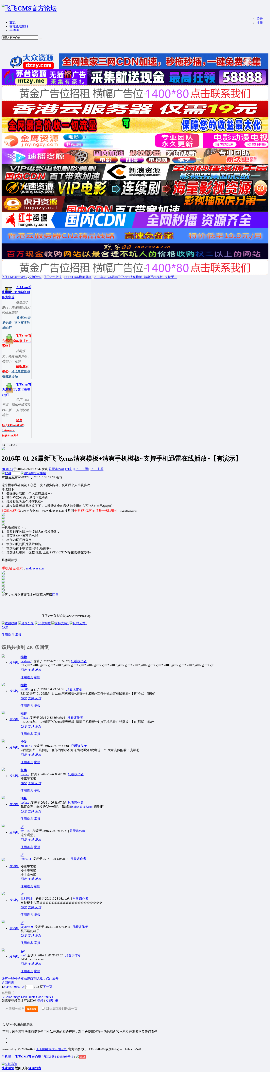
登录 (260, 18)
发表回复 (32, 1008)
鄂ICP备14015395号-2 (58, 1056)
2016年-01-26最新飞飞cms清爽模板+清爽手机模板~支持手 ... (135, 277)
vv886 (24, 689)
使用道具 (8, 634)
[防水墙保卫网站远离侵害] (77, 1056)
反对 (83, 623)
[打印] (69, 469)
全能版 (14, 30)
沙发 (24, 741)
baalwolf (26, 661)
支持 (65, 623)
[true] (40, 38)
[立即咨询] (9, 1064)
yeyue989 (27, 926)
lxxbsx (25, 774)
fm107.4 (26, 858)
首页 (12, 22)
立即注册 (52, 1000)
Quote (31, 997)
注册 (260, 23)
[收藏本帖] (6, 473)
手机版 (6, 1056)
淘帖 (47, 623)
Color (8, 997)
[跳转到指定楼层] (33, 473)
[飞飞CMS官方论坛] (29, 8)
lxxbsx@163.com (82, 806)
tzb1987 (26, 831)
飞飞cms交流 (53, 277)
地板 (24, 798)
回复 (55, 594)
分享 (31, 623)
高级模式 (8, 993)
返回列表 (8, 982)
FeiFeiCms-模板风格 (78, 277)
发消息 (14, 662)
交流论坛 (18, 26)
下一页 (47, 986)
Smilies (48, 997)
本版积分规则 (15, 1008)
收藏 (14, 623)
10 (17, 986)
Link (24, 997)
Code (39, 997)
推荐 (24, 657)
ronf (23, 955)
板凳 (24, 770)
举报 (18, 634)
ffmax (24, 717)
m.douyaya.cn (35, 568)
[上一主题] (81, 469)
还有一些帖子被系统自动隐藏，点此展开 (30, 978)
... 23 (22, 986)
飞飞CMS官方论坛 (14, 277)
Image (16, 997)
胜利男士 (27, 898)
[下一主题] (97, 469)
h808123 (7, 469)
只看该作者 (56, 469)
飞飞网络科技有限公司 (51, 1049)
